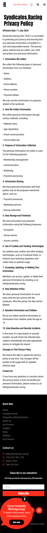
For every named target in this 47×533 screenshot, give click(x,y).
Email (7, 487)
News (5, 432)
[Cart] (31, 4)
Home (5, 410)
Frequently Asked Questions (15, 417)
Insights (6, 428)
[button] (38, 4)
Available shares (10, 413)
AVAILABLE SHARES (20, 5)
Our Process (8, 424)
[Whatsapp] (39, 510)
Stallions (7, 435)
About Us (7, 421)
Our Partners (8, 439)
